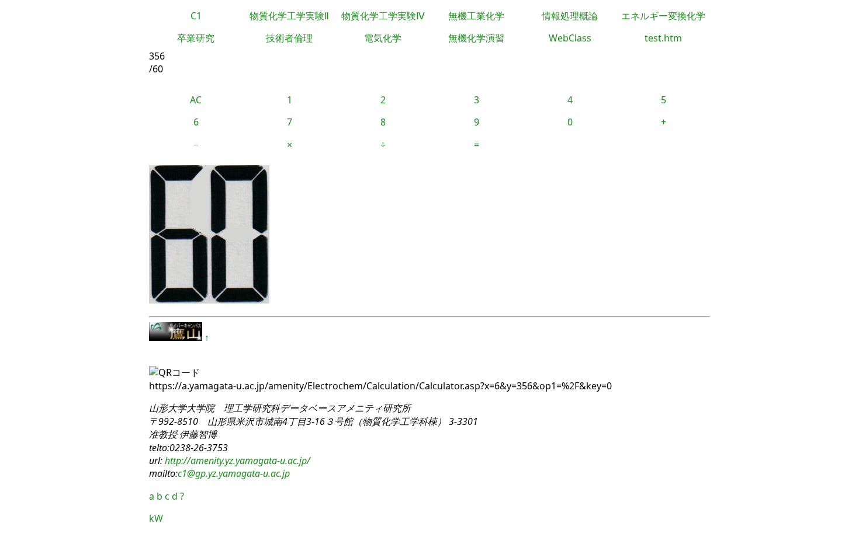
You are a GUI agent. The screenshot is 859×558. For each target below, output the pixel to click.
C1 (196, 15)
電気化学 (382, 38)
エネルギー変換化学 (663, 15)
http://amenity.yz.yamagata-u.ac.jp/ (236, 460)
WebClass (570, 38)
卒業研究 (195, 38)
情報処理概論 (570, 15)
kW (156, 518)
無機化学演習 (476, 38)
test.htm (663, 38)
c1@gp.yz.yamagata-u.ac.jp (234, 473)
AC (196, 99)
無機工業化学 (476, 15)
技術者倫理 (289, 38)
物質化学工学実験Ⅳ (383, 15)
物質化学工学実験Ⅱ (289, 15)
